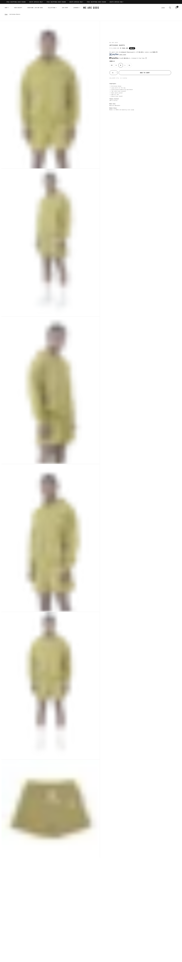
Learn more (122, 54)
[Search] (170, 7)
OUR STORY (65, 7)
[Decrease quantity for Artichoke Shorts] (111, 73)
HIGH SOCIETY (18, 7)
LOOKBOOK (76, 7)
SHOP (6, 7)
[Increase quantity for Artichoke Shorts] (116, 73)
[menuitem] (8, 8)
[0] (175, 7)
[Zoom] (96, 25)
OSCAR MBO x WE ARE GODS (35, 7)
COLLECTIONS (51, 7)
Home (6, 14)
